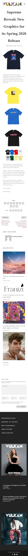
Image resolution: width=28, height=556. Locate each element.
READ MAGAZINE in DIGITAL (8, 418)
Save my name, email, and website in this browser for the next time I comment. (12, 402)
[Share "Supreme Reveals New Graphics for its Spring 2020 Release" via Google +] (11, 203)
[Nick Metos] (14, 346)
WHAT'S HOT (9, 46)
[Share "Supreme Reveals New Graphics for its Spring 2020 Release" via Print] (17, 206)
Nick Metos (6, 362)
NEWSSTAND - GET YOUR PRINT (9, 422)
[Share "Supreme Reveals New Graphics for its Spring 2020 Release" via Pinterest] (17, 203)
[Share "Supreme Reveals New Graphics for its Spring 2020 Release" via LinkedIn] (20, 203)
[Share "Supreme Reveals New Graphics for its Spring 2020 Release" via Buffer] (23, 203)
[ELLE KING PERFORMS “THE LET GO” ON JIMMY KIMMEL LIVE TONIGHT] (14, 312)
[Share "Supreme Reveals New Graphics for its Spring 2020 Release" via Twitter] (8, 203)
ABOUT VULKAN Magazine (8, 425)
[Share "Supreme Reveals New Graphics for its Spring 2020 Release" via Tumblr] (14, 203)
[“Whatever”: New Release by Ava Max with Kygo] (14, 263)
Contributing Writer (17, 236)
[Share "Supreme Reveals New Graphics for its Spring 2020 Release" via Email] (14, 206)
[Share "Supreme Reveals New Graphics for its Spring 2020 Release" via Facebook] (5, 203)
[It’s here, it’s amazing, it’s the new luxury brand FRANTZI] (14, 288)
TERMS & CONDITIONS (7, 433)
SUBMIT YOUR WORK (6, 429)
